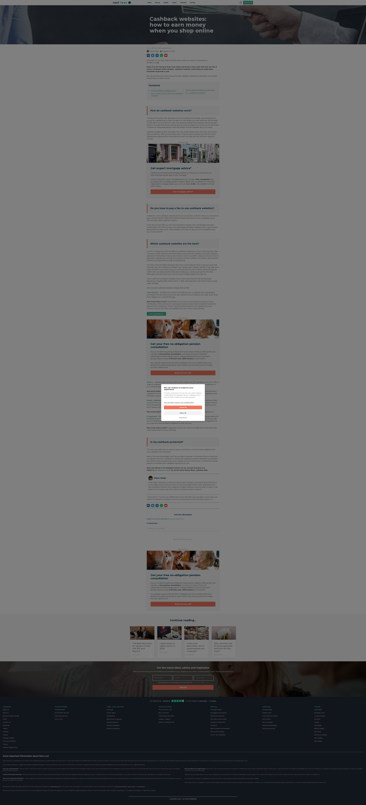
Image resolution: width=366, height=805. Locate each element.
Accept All (183, 407)
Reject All (183, 413)
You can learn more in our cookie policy (179, 402)
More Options (183, 417)
